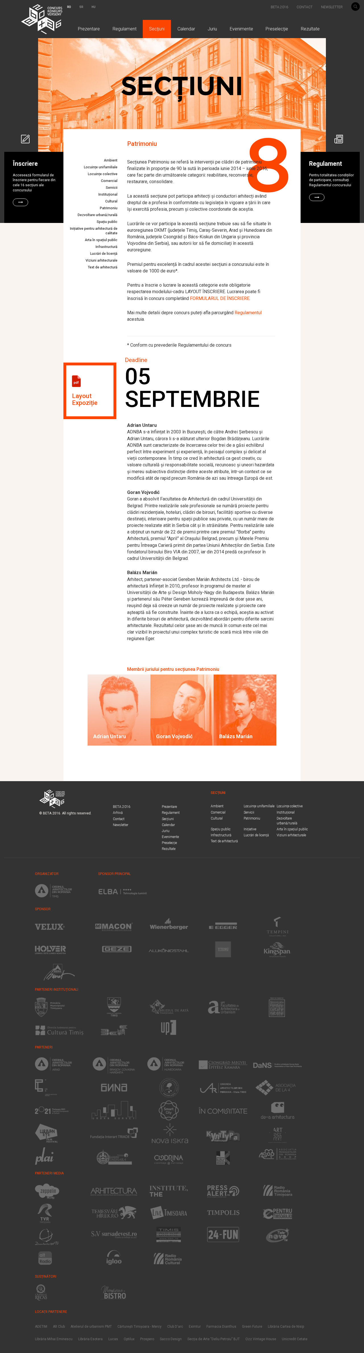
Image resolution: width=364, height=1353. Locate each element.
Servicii (111, 188)
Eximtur (195, 1327)
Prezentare (89, 29)
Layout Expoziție (85, 399)
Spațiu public (107, 222)
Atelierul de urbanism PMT (91, 1327)
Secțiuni (157, 29)
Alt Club (59, 1327)
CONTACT (305, 7)
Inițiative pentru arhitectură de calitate (93, 231)
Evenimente (241, 29)
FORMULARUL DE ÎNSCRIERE (219, 298)
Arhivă (118, 813)
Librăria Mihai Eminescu (54, 1339)
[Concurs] (48, 7)
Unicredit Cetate (294, 1339)
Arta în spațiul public (101, 240)
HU (94, 7)
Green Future (252, 1327)
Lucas (113, 1339)
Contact (119, 819)
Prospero (147, 1339)
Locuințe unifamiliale (100, 167)
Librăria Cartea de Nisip (286, 1327)
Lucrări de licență (103, 254)
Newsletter (120, 825)
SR (81, 7)
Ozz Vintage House (260, 1339)
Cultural (111, 201)
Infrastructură (106, 247)
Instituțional (107, 194)
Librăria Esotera (90, 1339)
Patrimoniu (108, 208)
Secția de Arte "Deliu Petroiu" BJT (213, 1339)
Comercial (109, 181)
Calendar (186, 29)
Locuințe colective (102, 174)
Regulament (124, 29)
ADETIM (41, 1327)
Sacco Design (171, 1339)
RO (69, 7)
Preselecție (277, 29)
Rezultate (310, 29)
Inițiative (250, 829)
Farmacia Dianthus (221, 1327)
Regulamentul (248, 312)
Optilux (129, 1339)
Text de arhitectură (102, 267)
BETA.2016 (279, 7)
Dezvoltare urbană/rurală (97, 215)
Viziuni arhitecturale (101, 260)
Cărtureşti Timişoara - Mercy (139, 1327)
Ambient (110, 160)
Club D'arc (175, 1327)
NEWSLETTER (332, 7)
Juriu (212, 29)
